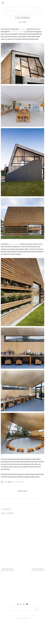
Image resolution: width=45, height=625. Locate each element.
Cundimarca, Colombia (18, 32)
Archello (5, 482)
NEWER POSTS (8, 569)
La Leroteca (23, 29)
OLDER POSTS (37, 569)
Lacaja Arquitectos (14, 244)
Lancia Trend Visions (17, 482)
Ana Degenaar (24, 618)
